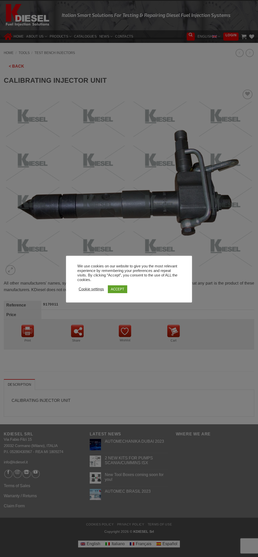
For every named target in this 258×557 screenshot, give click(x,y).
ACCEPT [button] (117, 289)
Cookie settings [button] (91, 289)
